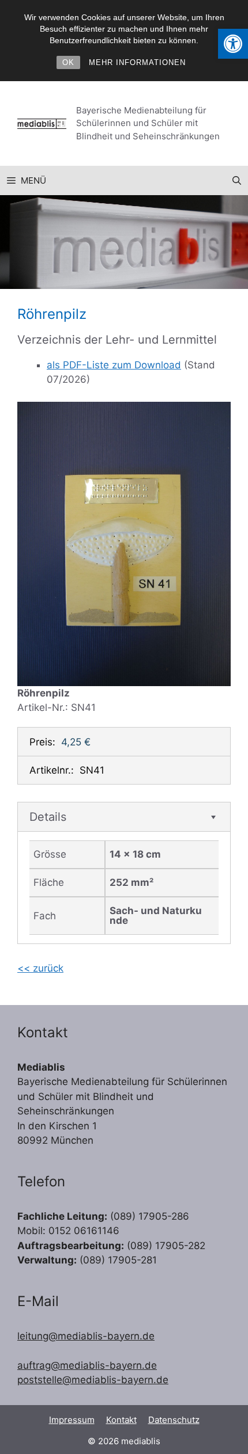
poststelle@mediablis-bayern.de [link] (92, 1380)
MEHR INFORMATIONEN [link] (137, 62)
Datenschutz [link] (174, 1419)
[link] (233, 44)
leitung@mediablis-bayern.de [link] (86, 1336)
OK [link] (68, 62)
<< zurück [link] (40, 968)
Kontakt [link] (121, 1419)
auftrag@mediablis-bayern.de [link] (87, 1365)
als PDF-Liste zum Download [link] (114, 365)
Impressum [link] (72, 1419)
